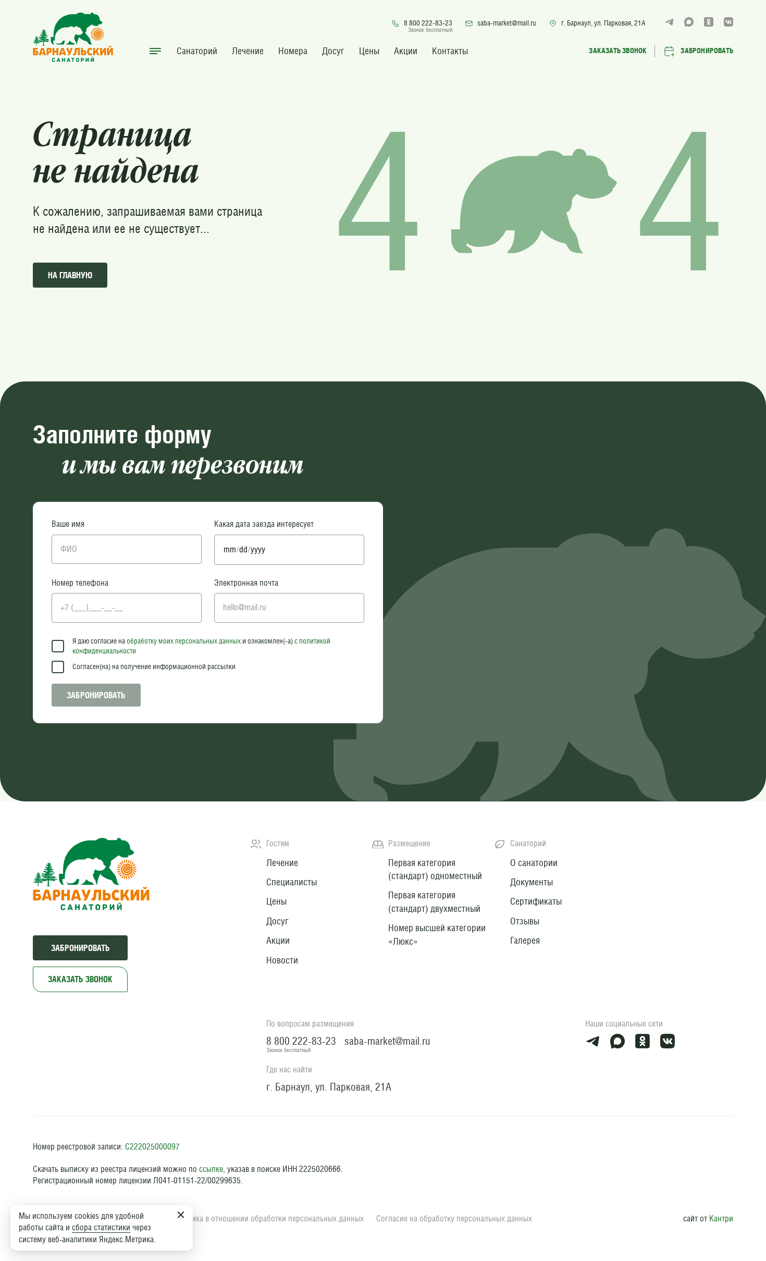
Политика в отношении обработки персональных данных (267, 1218)
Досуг (333, 50)
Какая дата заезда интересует (264, 524)
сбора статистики (101, 1227)
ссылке (211, 1169)
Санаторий (197, 50)
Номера (292, 50)
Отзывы (524, 921)
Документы (531, 881)
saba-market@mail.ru (506, 23)
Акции (405, 50)
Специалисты (291, 881)
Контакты (450, 50)
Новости (282, 960)
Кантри (721, 1218)
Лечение (248, 50)
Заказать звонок (80, 979)
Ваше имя (68, 524)
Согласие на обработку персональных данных (454, 1218)
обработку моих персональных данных (184, 641)
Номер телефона (80, 583)
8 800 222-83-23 (428, 23)
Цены (369, 50)
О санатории (534, 862)
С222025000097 (152, 1147)
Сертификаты (536, 901)
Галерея (525, 940)
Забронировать (96, 695)
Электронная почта (246, 583)
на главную (70, 275)
